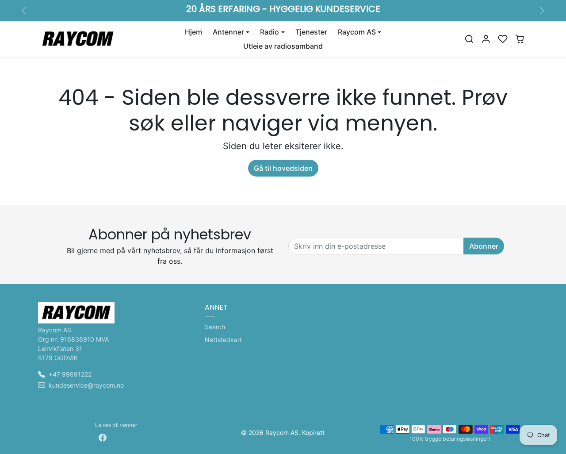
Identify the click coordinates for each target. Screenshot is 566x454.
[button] (469, 39)
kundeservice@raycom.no (86, 385)
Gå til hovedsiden (283, 168)
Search (215, 327)
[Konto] (486, 39)
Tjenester (311, 31)
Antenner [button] (228, 31)
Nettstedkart (223, 339)
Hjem (193, 31)
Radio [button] (269, 31)
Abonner (483, 246)
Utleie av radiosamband (283, 46)
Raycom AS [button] (357, 31)
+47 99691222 (70, 374)
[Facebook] (102, 437)
